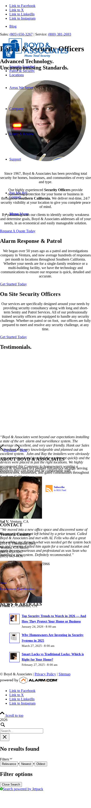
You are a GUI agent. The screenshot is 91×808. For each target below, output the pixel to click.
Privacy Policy (45, 673)
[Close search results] (4, 736)
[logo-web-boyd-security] (35, 59)
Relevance (9, 763)
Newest (26, 763)
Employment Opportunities (17, 588)
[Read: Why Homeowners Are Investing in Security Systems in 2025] (14, 637)
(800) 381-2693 (59, 34)
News (3, 582)
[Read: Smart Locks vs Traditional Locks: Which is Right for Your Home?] (14, 656)
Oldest (40, 763)
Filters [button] (10, 758)
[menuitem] (50, 26)
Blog (13, 26)
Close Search (11, 784)
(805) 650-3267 (21, 34)
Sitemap (64, 673)
